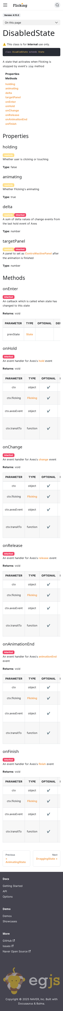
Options (8, 896)
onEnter (10, 101)
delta (8, 93)
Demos (7, 916)
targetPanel (13, 97)
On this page (13, 22)
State (29, 334)
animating (11, 88)
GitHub (7, 940)
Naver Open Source (15, 951)
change (43, 459)
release (44, 558)
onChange (12, 110)
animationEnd (48, 656)
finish (42, 764)
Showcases (10, 921)
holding (10, 84)
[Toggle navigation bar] (5, 5)
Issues (6, 946)
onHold (10, 106)
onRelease (12, 115)
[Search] (57, 5)
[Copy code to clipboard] (56, 52)
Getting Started (13, 886)
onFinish (10, 123)
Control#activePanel (38, 253)
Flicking (32, 398)
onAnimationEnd (16, 119)
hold (41, 361)
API (5, 891)
